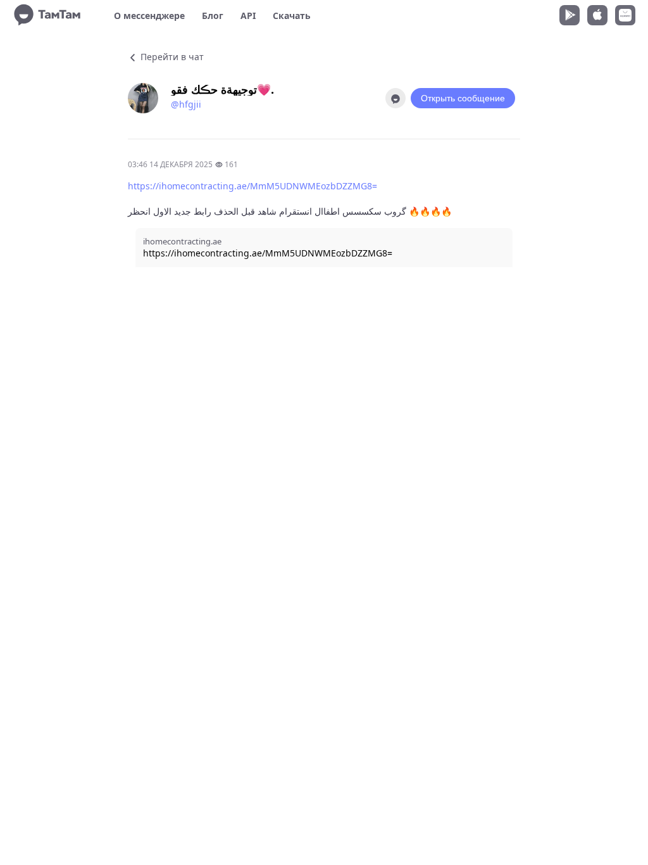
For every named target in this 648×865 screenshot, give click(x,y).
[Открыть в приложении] (395, 98)
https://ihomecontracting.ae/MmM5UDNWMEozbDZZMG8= (252, 186)
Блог (212, 15)
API (248, 15)
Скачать (292, 15)
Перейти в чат (171, 57)
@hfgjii (186, 104)
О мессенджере (149, 15)
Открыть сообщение (463, 98)
